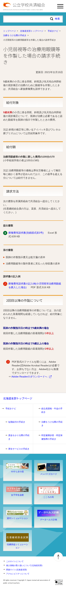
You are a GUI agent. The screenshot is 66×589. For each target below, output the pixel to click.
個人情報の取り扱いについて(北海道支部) (24, 565)
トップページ (9, 31)
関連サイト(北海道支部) (16, 570)
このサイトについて (15, 561)
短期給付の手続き (16, 422)
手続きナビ (53, 31)
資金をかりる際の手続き (18, 437)
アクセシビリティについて (17, 574)
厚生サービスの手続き (18, 449)
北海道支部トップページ (31, 31)
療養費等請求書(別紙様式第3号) (26, 232)
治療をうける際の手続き (14, 35)
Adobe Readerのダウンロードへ (29, 376)
